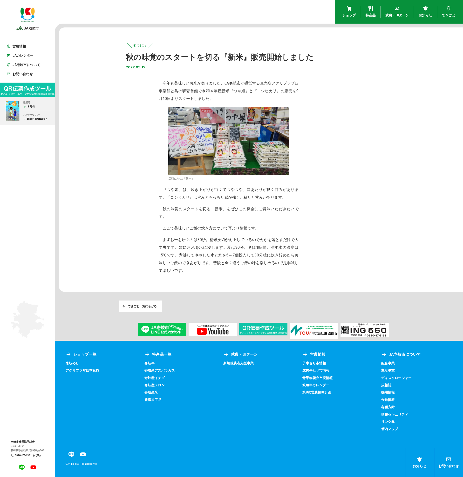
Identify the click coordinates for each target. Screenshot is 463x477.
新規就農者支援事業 (238, 363)
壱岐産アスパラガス (159, 370)
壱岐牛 (149, 363)
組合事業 (388, 363)
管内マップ (389, 429)
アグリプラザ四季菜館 (82, 370)
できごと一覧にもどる (142, 306)
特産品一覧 (161, 354)
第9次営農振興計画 (316, 392)
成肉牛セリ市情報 (315, 370)
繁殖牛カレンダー (315, 385)
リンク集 (388, 422)
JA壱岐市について (405, 354)
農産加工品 (152, 400)
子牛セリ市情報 (314, 363)
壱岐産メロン (154, 385)
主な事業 (388, 370)
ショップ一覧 (84, 354)
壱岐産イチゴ (154, 378)
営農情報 (318, 354)
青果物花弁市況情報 (317, 378)
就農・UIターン (244, 354)
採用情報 (388, 392)
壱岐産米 (151, 392)
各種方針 (388, 407)
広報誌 (386, 385)
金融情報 (388, 400)
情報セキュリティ (394, 414)
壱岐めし (72, 363)
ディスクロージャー (396, 378)
